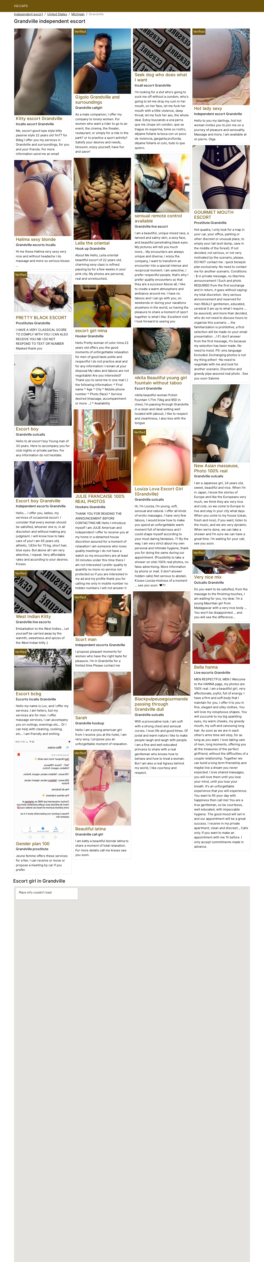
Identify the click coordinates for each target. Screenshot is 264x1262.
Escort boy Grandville (38, 500)
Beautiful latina (90, 828)
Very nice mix (208, 577)
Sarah (81, 717)
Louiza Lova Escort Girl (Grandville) (159, 491)
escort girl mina (91, 330)
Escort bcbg (28, 693)
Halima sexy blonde (36, 239)
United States (57, 14)
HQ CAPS (21, 6)
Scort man (86, 639)
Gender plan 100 (33, 843)
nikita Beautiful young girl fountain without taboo (161, 380)
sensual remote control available (158, 218)
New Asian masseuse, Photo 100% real (216, 468)
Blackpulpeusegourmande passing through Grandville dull (161, 704)
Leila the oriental (92, 243)
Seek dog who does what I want (161, 77)
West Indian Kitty (33, 616)
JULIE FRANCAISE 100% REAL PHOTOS (100, 499)
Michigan (78, 14)
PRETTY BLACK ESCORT (41, 317)
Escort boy (27, 428)
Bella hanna (206, 667)
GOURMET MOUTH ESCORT (213, 215)
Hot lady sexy (208, 108)
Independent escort (28, 14)
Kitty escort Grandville (39, 118)
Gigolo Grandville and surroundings (97, 99)
